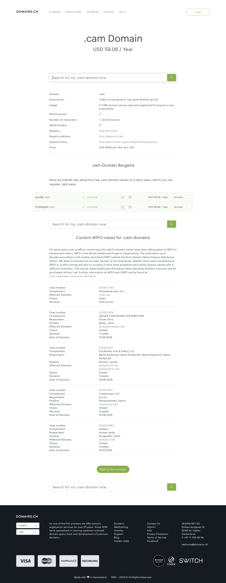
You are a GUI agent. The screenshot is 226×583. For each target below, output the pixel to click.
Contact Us (153, 523)
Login (198, 11)
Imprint (151, 527)
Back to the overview (113, 469)
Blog (122, 11)
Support (108, 11)
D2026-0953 (106, 425)
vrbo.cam (105, 294)
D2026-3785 (106, 287)
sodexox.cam (107, 439)
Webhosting (74, 11)
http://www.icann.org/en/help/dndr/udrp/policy (128, 141)
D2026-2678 (106, 312)
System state (121, 540)
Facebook (152, 540)
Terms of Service (156, 537)
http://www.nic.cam (111, 136)
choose (178, 197)
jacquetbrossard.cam (112, 326)
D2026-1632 (106, 347)
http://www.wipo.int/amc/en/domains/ (72, 276)
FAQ (149, 530)
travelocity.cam (108, 404)
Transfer (93, 11)
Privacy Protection (157, 534)
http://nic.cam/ (108, 130)
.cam (47, 197)
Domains (55, 11)
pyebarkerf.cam (108, 365)
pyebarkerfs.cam (109, 368)
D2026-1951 (106, 390)
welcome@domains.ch (195, 544)
